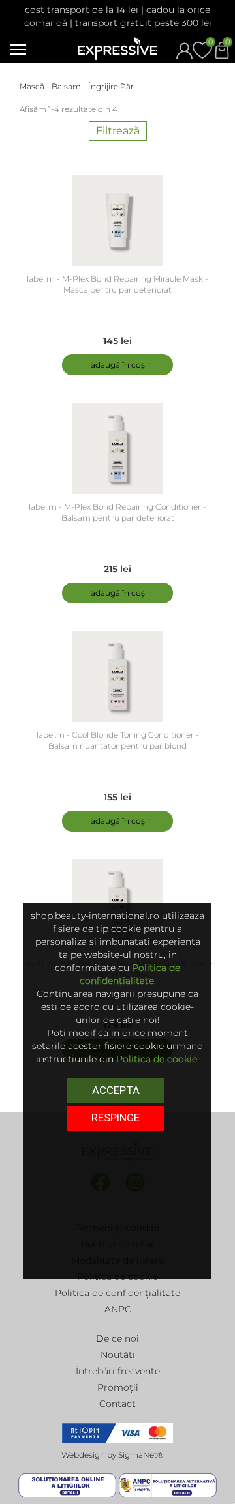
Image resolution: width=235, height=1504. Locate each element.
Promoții (117, 1387)
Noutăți (118, 1355)
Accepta (116, 1090)
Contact (117, 1404)
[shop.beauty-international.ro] (117, 47)
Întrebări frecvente (118, 1371)
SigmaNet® (141, 1455)
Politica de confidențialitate (117, 1293)
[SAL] (168, 1485)
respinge (115, 1117)
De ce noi (117, 1338)
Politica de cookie (156, 1059)
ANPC (117, 1309)
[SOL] (68, 1485)
